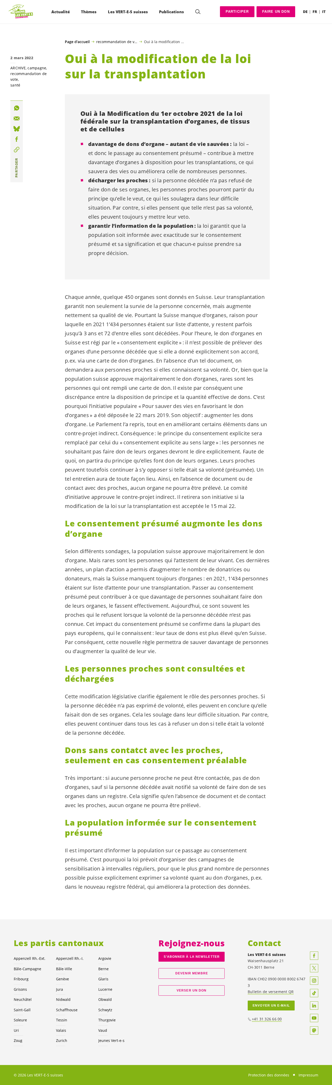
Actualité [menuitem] (60, 11)
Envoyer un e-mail (271, 1005)
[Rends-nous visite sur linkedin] (314, 1005)
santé (15, 85)
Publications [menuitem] (171, 11)
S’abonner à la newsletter (192, 957)
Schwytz (105, 1009)
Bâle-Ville (64, 968)
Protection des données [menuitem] (268, 1075)
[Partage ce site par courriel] (16, 118)
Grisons (20, 989)
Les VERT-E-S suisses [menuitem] (128, 11)
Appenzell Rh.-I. (70, 958)
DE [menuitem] (305, 11)
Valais (61, 1030)
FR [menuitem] (315, 11)
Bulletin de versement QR (271, 991)
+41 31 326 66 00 (267, 1018)
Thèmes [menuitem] (88, 11)
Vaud (102, 1030)
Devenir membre (191, 973)
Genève (62, 978)
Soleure (20, 1019)
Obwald (105, 999)
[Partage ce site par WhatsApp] (16, 108)
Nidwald (63, 999)
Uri (16, 1030)
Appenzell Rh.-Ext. (29, 958)
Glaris (103, 978)
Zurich (61, 1040)
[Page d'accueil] (21, 12)
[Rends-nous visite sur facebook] (314, 956)
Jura (59, 989)
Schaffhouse (67, 1009)
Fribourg (21, 978)
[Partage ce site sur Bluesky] (16, 129)
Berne (103, 968)
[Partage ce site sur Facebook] (16, 139)
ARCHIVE (18, 67)
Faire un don (276, 12)
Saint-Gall (22, 1009)
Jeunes (111, 1040)
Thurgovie (107, 1019)
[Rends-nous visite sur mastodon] (314, 1030)
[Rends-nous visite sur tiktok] (314, 993)
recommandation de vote (116, 41)
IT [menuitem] (324, 11)
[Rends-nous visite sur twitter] (314, 968)
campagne (36, 67)
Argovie (104, 958)
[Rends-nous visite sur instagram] (314, 980)
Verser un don (191, 990)
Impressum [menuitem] (308, 1075)
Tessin (61, 1019)
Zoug (18, 1040)
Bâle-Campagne (27, 968)
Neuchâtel (23, 999)
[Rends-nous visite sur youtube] (314, 1018)
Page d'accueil (77, 42)
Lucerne (105, 989)
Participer (237, 12)
